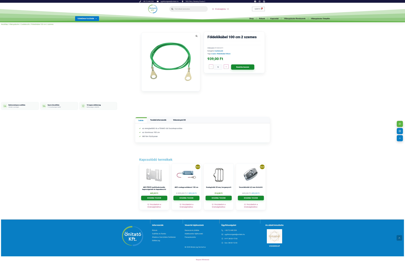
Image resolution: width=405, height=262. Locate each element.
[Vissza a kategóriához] (400, 131)
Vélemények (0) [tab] (179, 120)
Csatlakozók (25, 24)
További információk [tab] (158, 120)
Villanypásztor (14, 24)
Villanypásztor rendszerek (294, 18)
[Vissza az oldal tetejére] (399, 238)
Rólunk (262, 18)
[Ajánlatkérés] (400, 124)
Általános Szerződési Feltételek (164, 237)
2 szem (213, 54)
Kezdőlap (4, 24)
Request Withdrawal (202, 259)
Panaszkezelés (190, 237)
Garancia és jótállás (192, 230)
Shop (251, 18)
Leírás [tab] (140, 120)
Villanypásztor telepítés (320, 18)
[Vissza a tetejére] (400, 138)
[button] (196, 36)
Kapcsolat (274, 18)
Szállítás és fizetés (159, 234)
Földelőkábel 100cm (223, 54)
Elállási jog (156, 240)
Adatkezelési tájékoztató (194, 234)
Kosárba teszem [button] (154, 198)
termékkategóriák (85, 19)
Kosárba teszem (242, 67)
